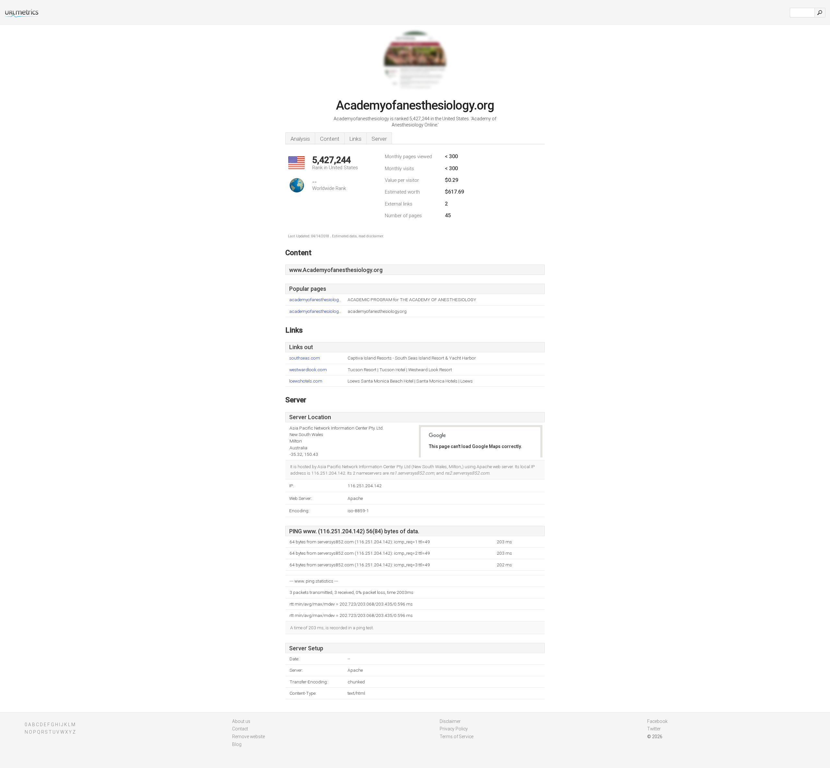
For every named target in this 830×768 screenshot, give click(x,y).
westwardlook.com (308, 369)
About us (241, 721)
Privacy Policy (454, 728)
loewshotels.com (305, 381)
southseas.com (304, 358)
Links (356, 139)
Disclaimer (450, 721)
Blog (237, 744)
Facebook (657, 721)
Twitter (654, 728)
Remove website (248, 736)
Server (379, 139)
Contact (240, 728)
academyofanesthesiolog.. (315, 299)
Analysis (300, 139)
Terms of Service (456, 736)
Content (329, 139)
